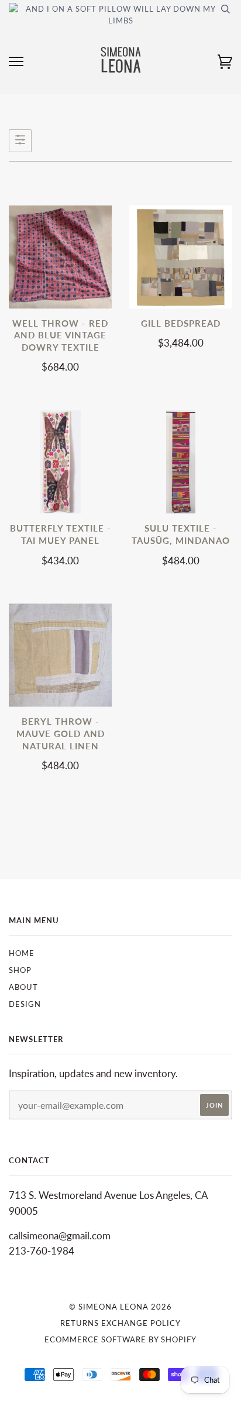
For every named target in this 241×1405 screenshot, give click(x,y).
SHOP (20, 970)
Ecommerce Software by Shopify (120, 1339)
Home (22, 953)
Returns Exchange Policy (120, 1323)
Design (25, 1004)
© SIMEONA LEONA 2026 (120, 1306)
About (23, 987)
